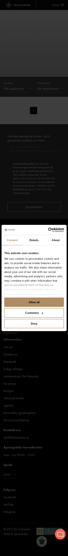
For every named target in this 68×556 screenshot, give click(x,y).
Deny (34, 323)
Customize (32, 312)
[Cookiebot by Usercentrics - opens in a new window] (48, 230)
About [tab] (56, 239)
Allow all (34, 302)
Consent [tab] (12, 239)
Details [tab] (34, 239)
